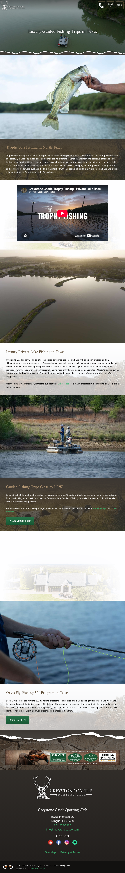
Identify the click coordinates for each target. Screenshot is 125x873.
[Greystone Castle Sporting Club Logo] (12, 5)
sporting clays (99, 508)
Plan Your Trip (20, 521)
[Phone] (101, 5)
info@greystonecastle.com (62, 829)
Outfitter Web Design (36, 869)
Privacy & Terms (70, 852)
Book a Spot (17, 720)
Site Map (50, 852)
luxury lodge (63, 383)
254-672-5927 (62, 825)
